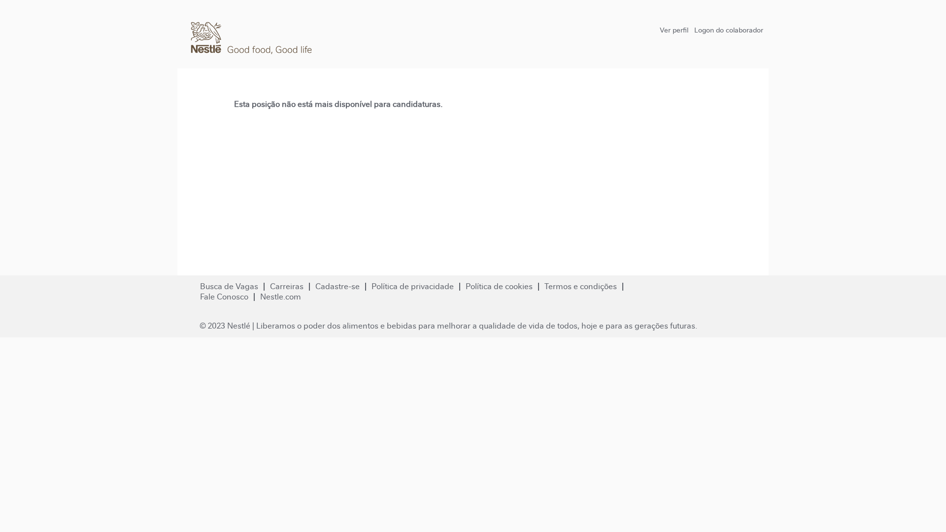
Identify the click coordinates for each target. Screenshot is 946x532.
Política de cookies (499, 286)
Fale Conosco (224, 297)
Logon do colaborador (728, 30)
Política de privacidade (413, 286)
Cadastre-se (337, 286)
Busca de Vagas (229, 286)
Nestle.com (280, 297)
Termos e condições (580, 286)
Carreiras (287, 286)
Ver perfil (674, 30)
